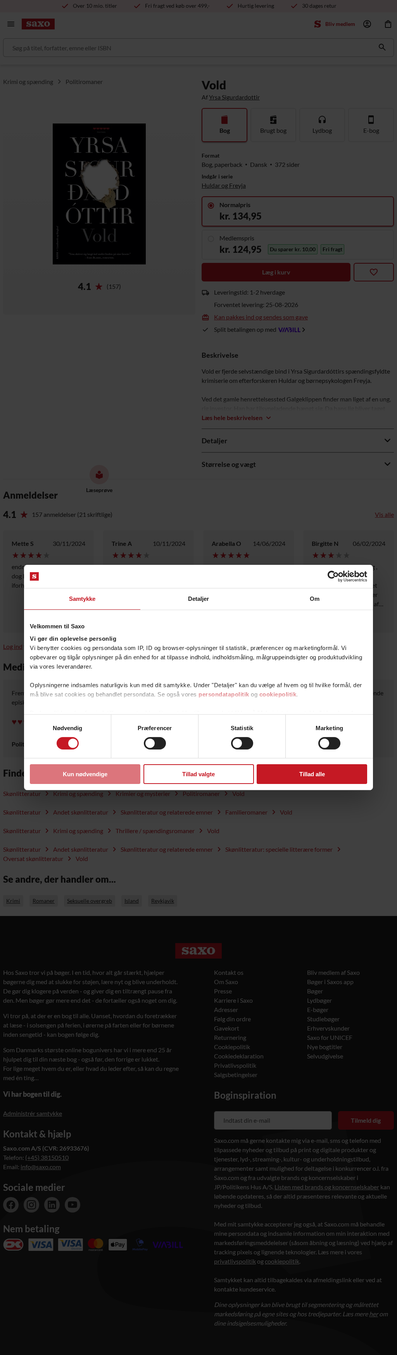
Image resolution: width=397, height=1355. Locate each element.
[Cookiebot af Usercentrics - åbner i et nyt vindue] (333, 576)
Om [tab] (314, 598)
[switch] (155, 743)
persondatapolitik (223, 694)
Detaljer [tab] (198, 598)
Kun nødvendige (85, 774)
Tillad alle (312, 774)
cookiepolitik (278, 694)
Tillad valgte (198, 774)
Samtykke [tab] (82, 598)
